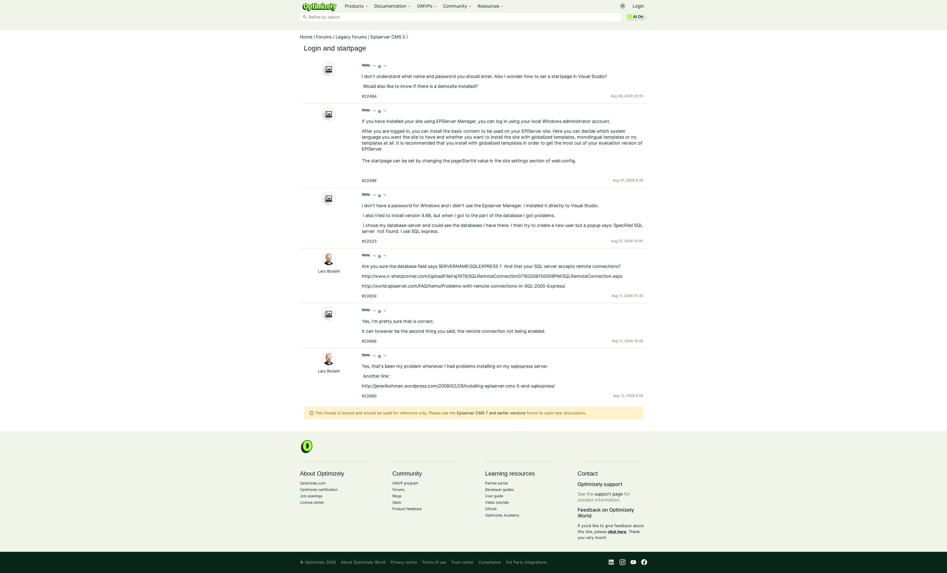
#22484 (369, 96)
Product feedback (407, 509)
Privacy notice (403, 562)
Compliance (489, 562)
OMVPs (427, 6)
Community (457, 6)
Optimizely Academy (502, 515)
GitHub (491, 509)
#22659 (369, 296)
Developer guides (499, 489)
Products (356, 6)
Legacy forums (351, 36)
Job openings (311, 496)
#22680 (369, 395)
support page (609, 494)
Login (638, 6)
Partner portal (496, 483)
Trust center (462, 562)
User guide (494, 496)
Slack (396, 502)
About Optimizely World (363, 562)
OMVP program (405, 483)
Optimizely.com (313, 483)
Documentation (392, 6)
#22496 (369, 180)
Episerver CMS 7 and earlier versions (491, 412)
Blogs (397, 496)
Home (306, 36)
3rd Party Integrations (526, 562)
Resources (491, 6)
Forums (324, 36)
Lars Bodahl (329, 271)
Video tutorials (497, 502)
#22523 (369, 241)
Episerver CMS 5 (388, 36)
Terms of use (434, 562)
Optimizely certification (319, 489)
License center (312, 502)
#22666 (369, 341)
